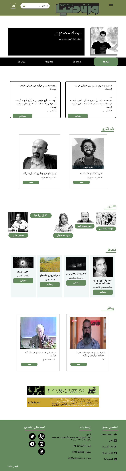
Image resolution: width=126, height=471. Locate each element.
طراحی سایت (13, 466)
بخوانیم (78, 116)
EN (13, 6)
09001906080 (78, 452)
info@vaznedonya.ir (76, 458)
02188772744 (79, 446)
